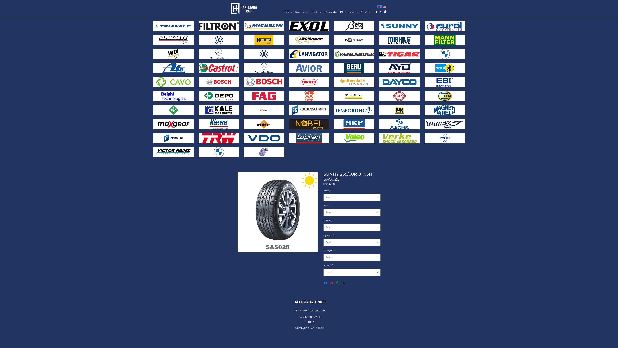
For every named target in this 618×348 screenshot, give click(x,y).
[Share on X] (344, 283)
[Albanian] (379, 6)
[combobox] (352, 197)
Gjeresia (328, 235)
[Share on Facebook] (326, 283)
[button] (330, 12)
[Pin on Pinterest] (332, 283)
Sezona (328, 265)
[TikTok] (385, 12)
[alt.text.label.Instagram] (381, 12)
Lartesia (328, 220)
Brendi (327, 190)
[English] (384, 6)
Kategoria (329, 250)
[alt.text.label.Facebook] (376, 12)
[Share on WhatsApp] (338, 283)
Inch (326, 205)
